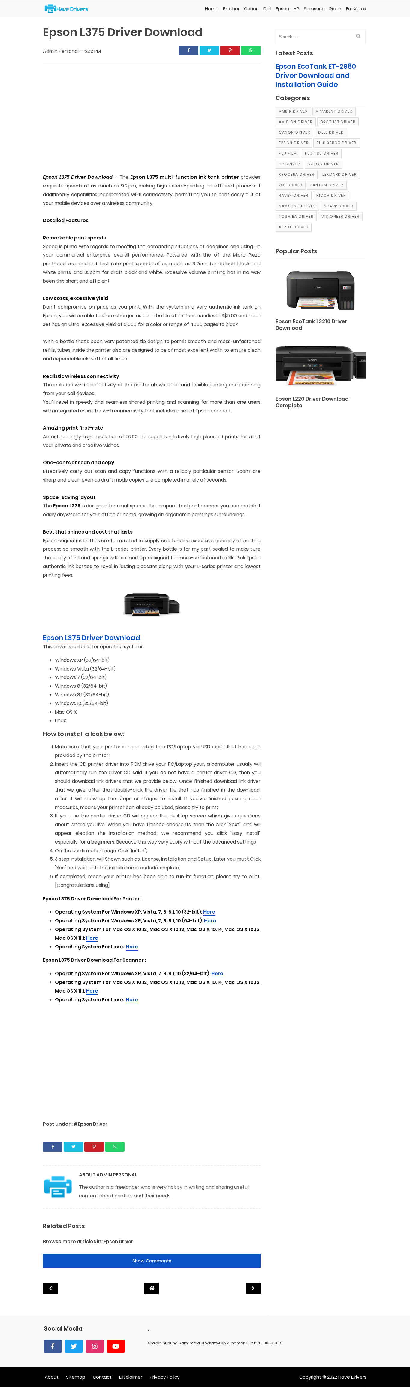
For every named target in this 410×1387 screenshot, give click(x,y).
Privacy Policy (164, 1377)
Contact (102, 1377)
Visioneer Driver (340, 216)
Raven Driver (293, 195)
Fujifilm (288, 153)
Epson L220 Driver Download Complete (312, 402)
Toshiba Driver (296, 216)
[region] (152, 119)
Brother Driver (338, 121)
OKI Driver (290, 184)
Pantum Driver (326, 184)
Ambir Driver (293, 111)
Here (209, 911)
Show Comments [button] (151, 1261)
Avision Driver (295, 121)
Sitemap (75, 1377)
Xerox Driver (293, 227)
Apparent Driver (334, 111)
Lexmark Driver (339, 174)
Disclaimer (130, 1377)
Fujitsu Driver (321, 153)
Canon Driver (294, 132)
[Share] (188, 50)
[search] (358, 36)
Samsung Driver (297, 205)
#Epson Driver (90, 1124)
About (52, 1377)
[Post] (321, 289)
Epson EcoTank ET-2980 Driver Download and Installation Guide (316, 75)
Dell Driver (331, 132)
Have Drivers (352, 1377)
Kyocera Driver (296, 174)
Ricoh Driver (331, 195)
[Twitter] (74, 1346)
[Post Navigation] (151, 1288)
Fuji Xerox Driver (337, 142)
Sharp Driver (338, 205)
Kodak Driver (323, 163)
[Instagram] (95, 1346)
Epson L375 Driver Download (91, 638)
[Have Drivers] (68, 9)
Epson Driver (118, 1241)
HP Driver (289, 163)
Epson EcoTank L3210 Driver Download (311, 325)
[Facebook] (53, 1346)
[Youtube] (116, 1346)
